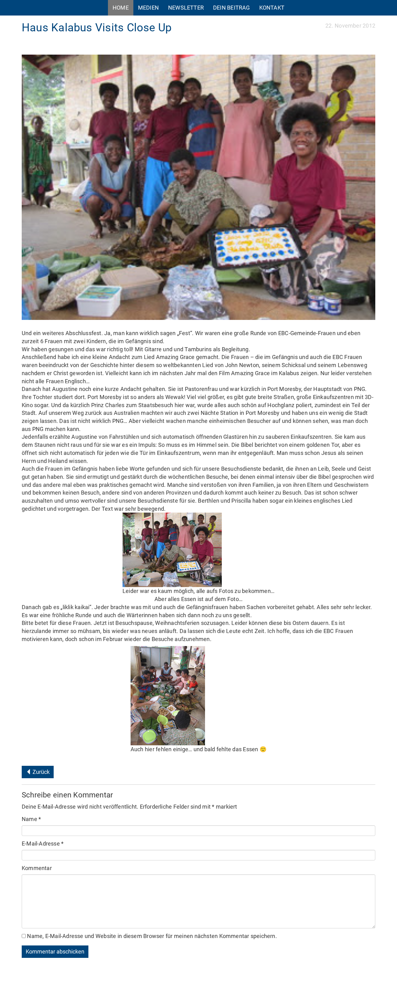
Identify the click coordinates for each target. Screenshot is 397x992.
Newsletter (186, 7)
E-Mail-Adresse (43, 843)
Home (121, 7)
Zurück (40, 772)
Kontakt (271, 7)
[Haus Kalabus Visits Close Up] (198, 187)
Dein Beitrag (231, 7)
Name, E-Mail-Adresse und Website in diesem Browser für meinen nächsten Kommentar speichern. (152, 936)
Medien (148, 7)
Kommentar (37, 868)
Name (31, 819)
